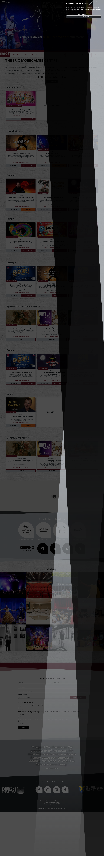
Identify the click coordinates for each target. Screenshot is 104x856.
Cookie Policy (74, 10)
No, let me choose (84, 16)
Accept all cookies (83, 14)
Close (86, 3)
